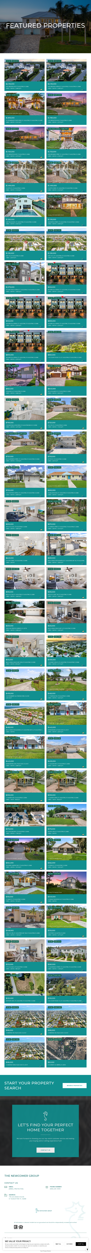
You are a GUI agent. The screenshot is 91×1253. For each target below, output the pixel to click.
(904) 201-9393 (55, 1189)
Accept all (81, 1244)
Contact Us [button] (45, 1150)
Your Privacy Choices (45, 1251)
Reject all (58, 1244)
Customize (69, 1244)
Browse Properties (74, 1085)
